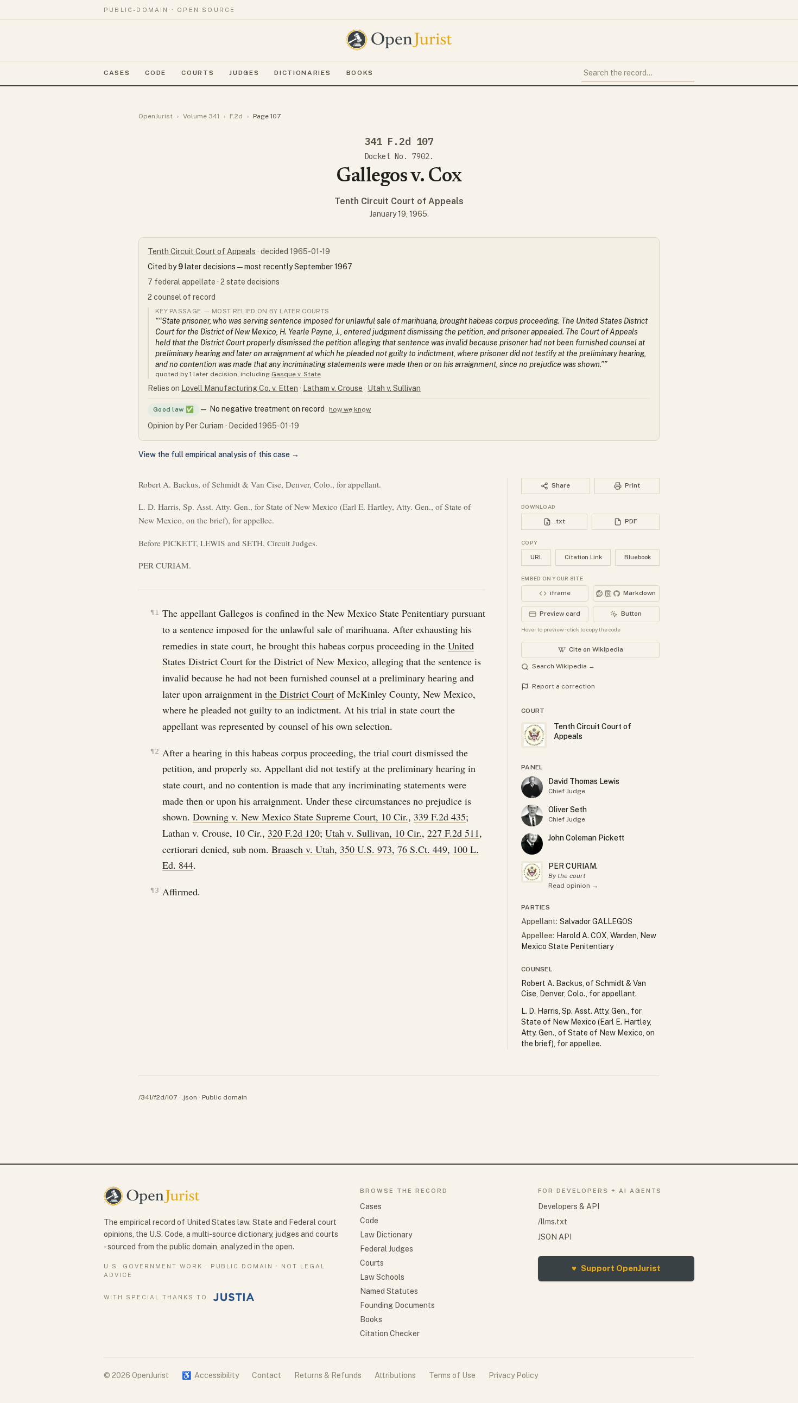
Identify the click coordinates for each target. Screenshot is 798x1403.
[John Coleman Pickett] (532, 844)
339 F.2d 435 (440, 816)
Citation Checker (390, 1333)
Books (359, 73)
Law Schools (382, 1277)
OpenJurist (155, 116)
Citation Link (583, 557)
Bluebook (637, 557)
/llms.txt (552, 1221)
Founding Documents (397, 1305)
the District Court (299, 693)
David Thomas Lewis (583, 781)
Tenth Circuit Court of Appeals (399, 201)
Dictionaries (302, 73)
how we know (350, 409)
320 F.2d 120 (294, 832)
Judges (244, 73)
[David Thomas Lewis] (532, 787)
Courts (197, 73)
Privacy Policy (513, 1375)
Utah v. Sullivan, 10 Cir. (373, 832)
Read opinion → (573, 885)
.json (189, 1097)
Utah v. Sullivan (394, 388)
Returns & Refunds (328, 1375)
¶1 (154, 612)
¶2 (154, 751)
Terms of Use (452, 1375)
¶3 (154, 890)
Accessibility (210, 1375)
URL (536, 557)
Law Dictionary (386, 1234)
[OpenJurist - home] (399, 39)
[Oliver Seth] (532, 815)
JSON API (555, 1237)
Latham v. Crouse (333, 388)
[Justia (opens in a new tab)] (234, 1297)
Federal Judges (386, 1248)
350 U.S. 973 (366, 849)
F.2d (236, 116)
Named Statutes (389, 1291)
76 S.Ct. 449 (422, 849)
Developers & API (568, 1206)
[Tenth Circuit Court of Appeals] (532, 872)
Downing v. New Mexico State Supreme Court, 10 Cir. (300, 816)
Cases (117, 73)
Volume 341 (201, 116)
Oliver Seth (567, 809)
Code (155, 73)
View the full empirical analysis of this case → (218, 454)
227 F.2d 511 (453, 832)
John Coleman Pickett (586, 837)
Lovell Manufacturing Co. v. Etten (239, 388)
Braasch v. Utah (302, 849)
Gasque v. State (296, 374)
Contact (266, 1375)
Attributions (395, 1375)
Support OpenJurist (616, 1268)
